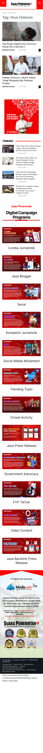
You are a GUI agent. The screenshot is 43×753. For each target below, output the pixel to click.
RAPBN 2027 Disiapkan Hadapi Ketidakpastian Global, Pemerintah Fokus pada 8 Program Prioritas (27, 189)
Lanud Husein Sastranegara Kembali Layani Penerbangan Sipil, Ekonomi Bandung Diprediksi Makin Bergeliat (26, 175)
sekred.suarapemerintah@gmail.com (19, 616)
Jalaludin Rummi (8, 50)
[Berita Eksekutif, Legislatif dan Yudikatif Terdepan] (21, 4)
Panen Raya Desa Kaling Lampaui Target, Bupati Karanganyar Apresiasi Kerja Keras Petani (28, 148)
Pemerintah (7, 40)
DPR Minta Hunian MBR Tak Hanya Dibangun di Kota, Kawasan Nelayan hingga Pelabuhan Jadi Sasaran (26, 161)
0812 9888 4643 (28, 611)
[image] (21, 235)
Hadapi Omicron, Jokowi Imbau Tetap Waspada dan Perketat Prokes (18, 80)
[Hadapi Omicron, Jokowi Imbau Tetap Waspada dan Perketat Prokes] (21, 65)
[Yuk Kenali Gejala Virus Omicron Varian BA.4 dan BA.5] (21, 31)
